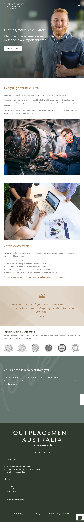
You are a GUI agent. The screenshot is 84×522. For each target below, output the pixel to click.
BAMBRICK (65, 514)
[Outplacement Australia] (14, 6)
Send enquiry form (18, 472)
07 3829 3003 (34, 469)
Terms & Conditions (13, 489)
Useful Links (11, 492)
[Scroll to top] (80, 518)
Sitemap (9, 486)
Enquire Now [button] (12, 48)
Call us (8, 370)
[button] (79, 6)
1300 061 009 (24, 466)
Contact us (8, 277)
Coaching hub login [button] (15, 499)
